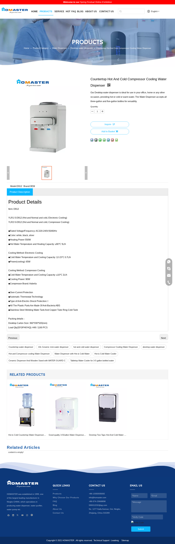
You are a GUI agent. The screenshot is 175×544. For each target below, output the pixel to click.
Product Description (20, 192)
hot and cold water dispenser (86, 347)
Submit (141, 529)
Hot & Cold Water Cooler (105, 354)
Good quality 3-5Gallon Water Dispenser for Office (67, 435)
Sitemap (125, 540)
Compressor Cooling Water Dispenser (121, 347)
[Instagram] (27, 515)
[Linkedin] (13, 515)
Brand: (27, 186)
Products (57, 494)
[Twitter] (18, 515)
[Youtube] (22, 515)
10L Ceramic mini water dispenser (53, 347)
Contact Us (58, 513)
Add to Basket (108, 131)
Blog (55, 505)
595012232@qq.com (98, 505)
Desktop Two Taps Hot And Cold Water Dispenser (108, 435)
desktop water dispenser (154, 347)
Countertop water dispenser (21, 347)
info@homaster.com (97, 497)
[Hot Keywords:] (120, 11)
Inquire (108, 124)
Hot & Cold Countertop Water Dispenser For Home (27, 435)
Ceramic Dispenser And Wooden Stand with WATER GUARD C (37, 360)
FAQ (55, 501)
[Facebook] (8, 515)
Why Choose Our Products (66, 497)
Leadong (115, 540)
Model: (13, 186)
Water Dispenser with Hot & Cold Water (72, 354)
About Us (57, 509)
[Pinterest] (31, 515)
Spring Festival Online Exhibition (96, 2)
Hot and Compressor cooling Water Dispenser (29, 354)
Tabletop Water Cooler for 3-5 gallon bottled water (92, 360)
